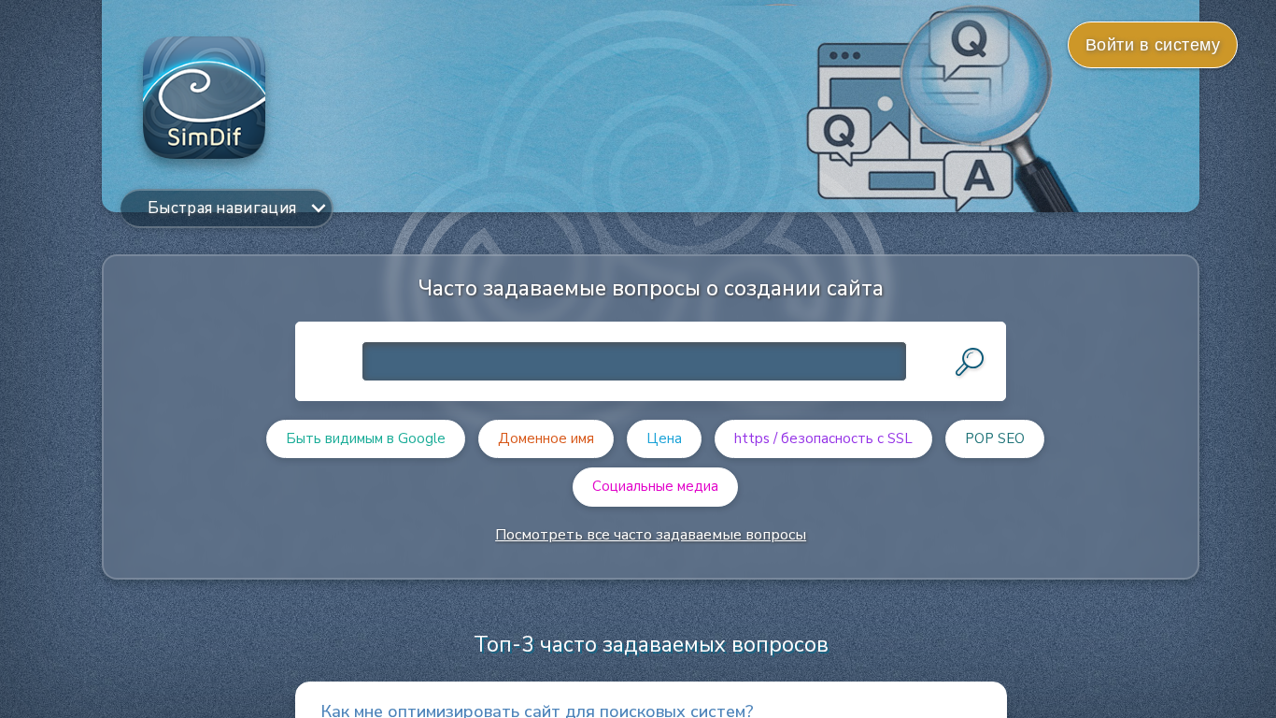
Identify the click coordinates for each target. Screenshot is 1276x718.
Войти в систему (1153, 45)
